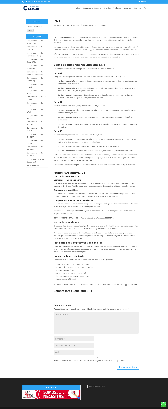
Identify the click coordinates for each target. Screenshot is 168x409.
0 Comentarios (100, 25)
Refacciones (31, 165)
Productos (117, 8)
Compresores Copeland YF (37, 97)
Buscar (30, 30)
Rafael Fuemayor (63, 25)
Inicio (78, 8)
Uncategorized (88, 25)
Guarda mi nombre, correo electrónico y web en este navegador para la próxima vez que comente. (90, 360)
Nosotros (127, 8)
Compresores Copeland (92, 8)
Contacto (137, 8)
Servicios (107, 8)
